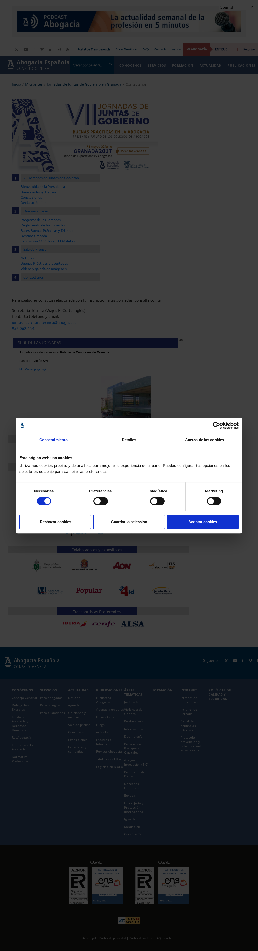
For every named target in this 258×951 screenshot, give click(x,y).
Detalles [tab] (129, 440)
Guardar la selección (129, 522)
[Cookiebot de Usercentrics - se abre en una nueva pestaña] (217, 425)
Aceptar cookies (202, 522)
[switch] (100, 501)
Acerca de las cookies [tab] (204, 440)
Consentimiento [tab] (53, 440)
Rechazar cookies (55, 522)
